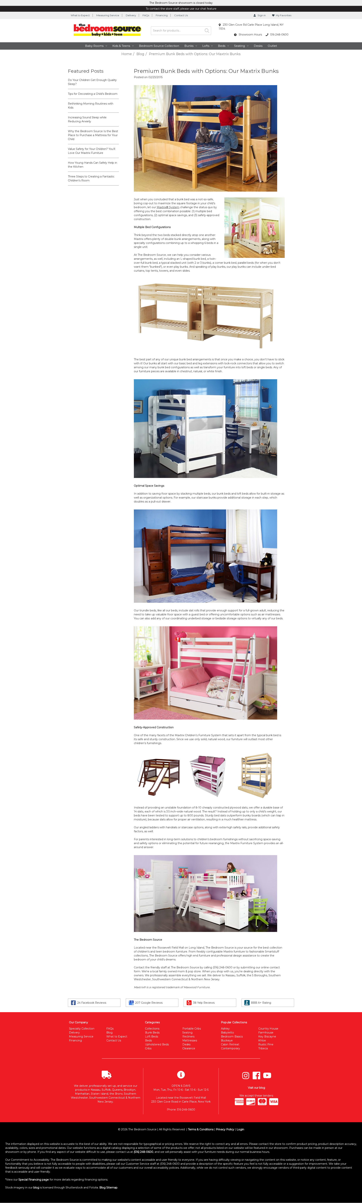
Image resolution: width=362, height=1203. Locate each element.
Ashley (225, 1028)
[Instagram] (246, 1076)
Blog (109, 1032)
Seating (239, 46)
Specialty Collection (81, 1028)
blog (36, 1187)
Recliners (188, 1036)
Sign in (261, 15)
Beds (221, 46)
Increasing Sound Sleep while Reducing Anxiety (87, 119)
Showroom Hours (250, 34)
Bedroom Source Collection (159, 46)
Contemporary (230, 1048)
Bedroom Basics (232, 1036)
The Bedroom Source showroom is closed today (181, 3)
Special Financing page (33, 1179)
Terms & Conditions (200, 1129)
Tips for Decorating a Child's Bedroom (92, 94)
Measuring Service (107, 15)
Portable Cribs (191, 1028)
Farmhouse (265, 1032)
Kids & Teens (121, 46)
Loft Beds (151, 1036)
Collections (152, 1028)
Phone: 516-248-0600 (181, 1109)
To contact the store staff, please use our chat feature (181, 8)
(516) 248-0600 (143, 1152)
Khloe (262, 1040)
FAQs (146, 15)
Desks (258, 46)
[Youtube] (267, 1076)
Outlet (272, 46)
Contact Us (181, 15)
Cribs (148, 1048)
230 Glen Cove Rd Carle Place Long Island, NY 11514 (251, 26)
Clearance (188, 1048)
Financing (162, 15)
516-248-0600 (279, 34)
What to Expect (80, 15)
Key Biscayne (267, 1036)
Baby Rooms (94, 46)
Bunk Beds (152, 1032)
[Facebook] (256, 1076)
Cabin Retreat (230, 1044)
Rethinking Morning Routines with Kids (90, 105)
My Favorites (283, 15)
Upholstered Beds (157, 1044)
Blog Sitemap (108, 1187)
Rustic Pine (265, 1044)
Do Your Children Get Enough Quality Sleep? (92, 82)
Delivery (131, 15)
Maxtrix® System (168, 207)
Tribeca (263, 1048)
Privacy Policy (225, 1129)
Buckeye (227, 1040)
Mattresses (189, 1040)
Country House (268, 1028)
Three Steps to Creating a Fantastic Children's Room (91, 178)
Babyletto (227, 1032)
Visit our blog (256, 1087)
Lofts (205, 46)
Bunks (188, 46)
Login (240, 1129)
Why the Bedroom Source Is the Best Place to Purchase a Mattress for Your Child (93, 135)
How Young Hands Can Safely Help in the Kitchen (92, 164)
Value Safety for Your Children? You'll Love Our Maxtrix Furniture (91, 151)
